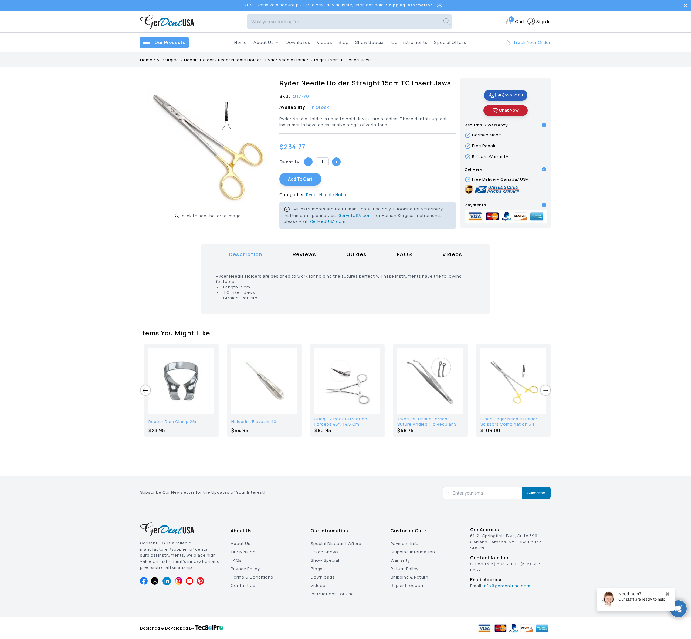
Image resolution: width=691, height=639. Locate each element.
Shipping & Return (409, 577)
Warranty (400, 560)
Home (240, 42)
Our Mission (243, 552)
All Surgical (168, 60)
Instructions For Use (332, 594)
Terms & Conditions (252, 577)
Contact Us (243, 585)
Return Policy (405, 569)
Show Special (370, 42)
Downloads (298, 42)
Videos (324, 42)
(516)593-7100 (508, 95)
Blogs (317, 569)
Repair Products (408, 585)
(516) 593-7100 (500, 564)
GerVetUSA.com (355, 215)
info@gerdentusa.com (506, 585)
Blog (344, 42)
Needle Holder (199, 60)
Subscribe (536, 492)
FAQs (236, 560)
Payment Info (405, 544)
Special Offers (450, 42)
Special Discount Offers (336, 544)
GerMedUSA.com (328, 221)
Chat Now (509, 110)
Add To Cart (300, 179)
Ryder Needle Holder (239, 60)
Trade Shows (325, 552)
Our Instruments (409, 42)
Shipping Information (413, 552)
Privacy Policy (245, 569)
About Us (240, 544)
